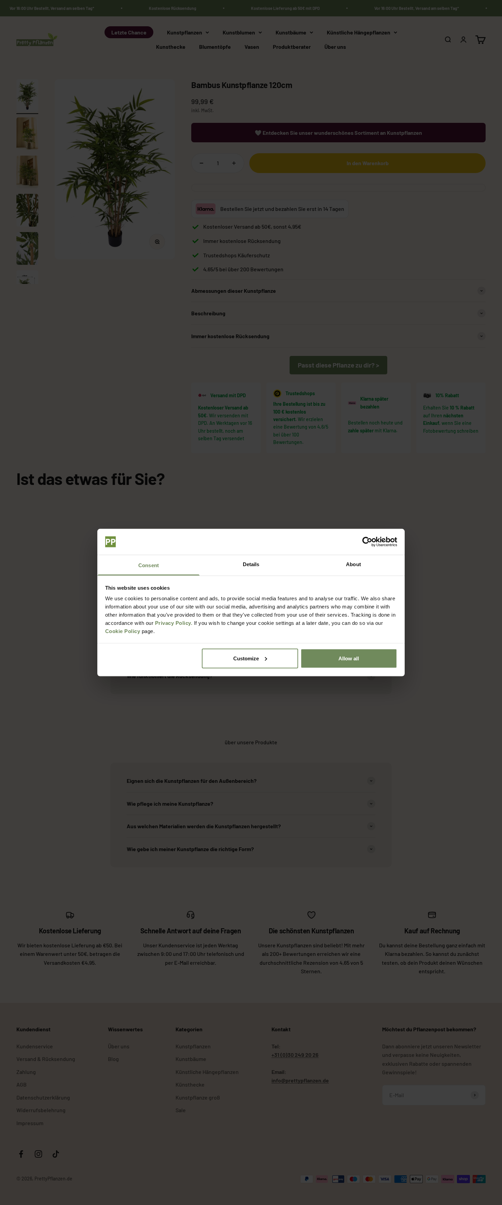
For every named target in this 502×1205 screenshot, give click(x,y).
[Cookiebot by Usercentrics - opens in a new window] (367, 542)
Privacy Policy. (174, 623)
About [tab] (353, 564)
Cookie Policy (122, 631)
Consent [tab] (148, 565)
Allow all (348, 658)
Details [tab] (251, 564)
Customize (246, 658)
